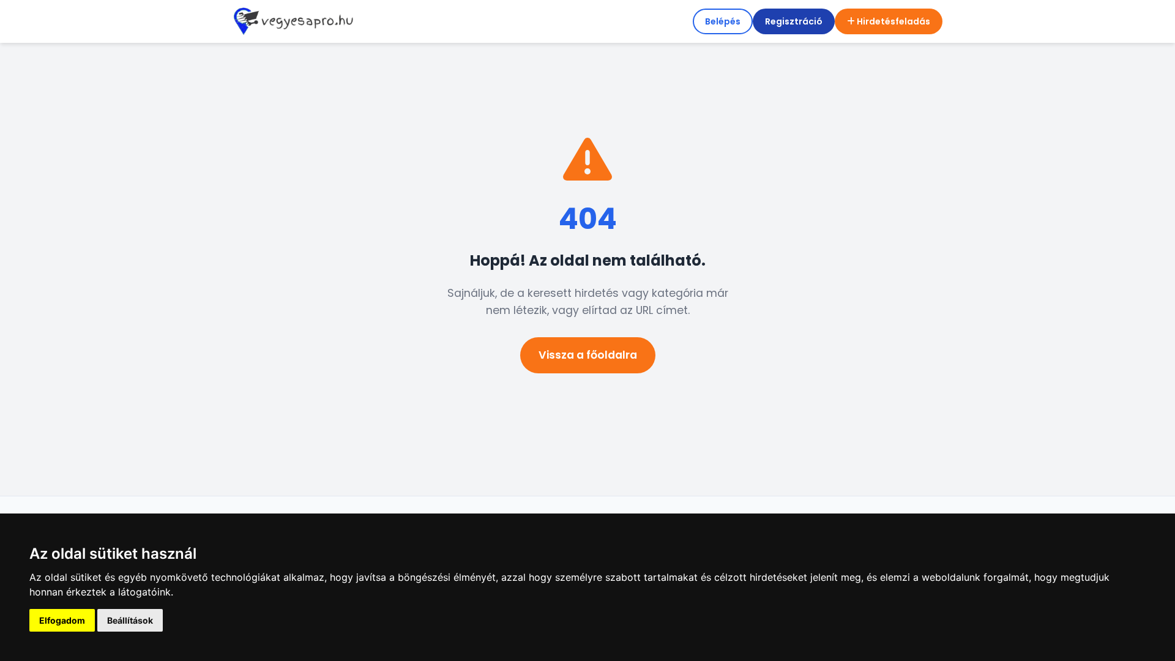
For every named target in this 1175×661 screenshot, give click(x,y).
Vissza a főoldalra (588, 355)
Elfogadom (62, 620)
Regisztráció (793, 21)
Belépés (722, 21)
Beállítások (130, 620)
